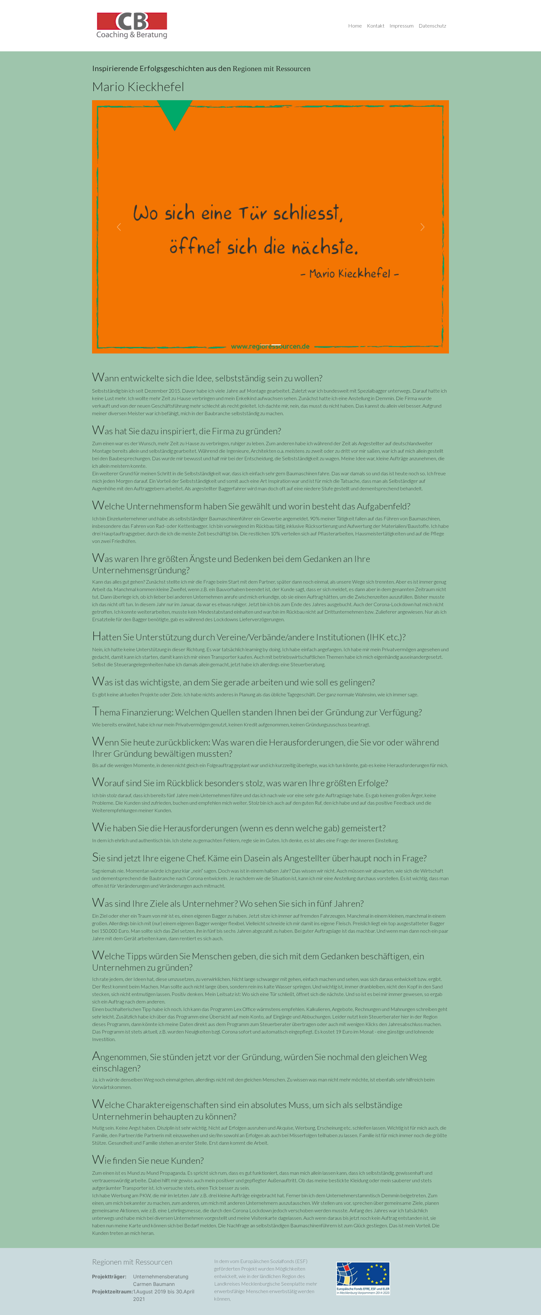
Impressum (401, 25)
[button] (119, 226)
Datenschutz (432, 25)
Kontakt (375, 25)
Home (355, 25)
